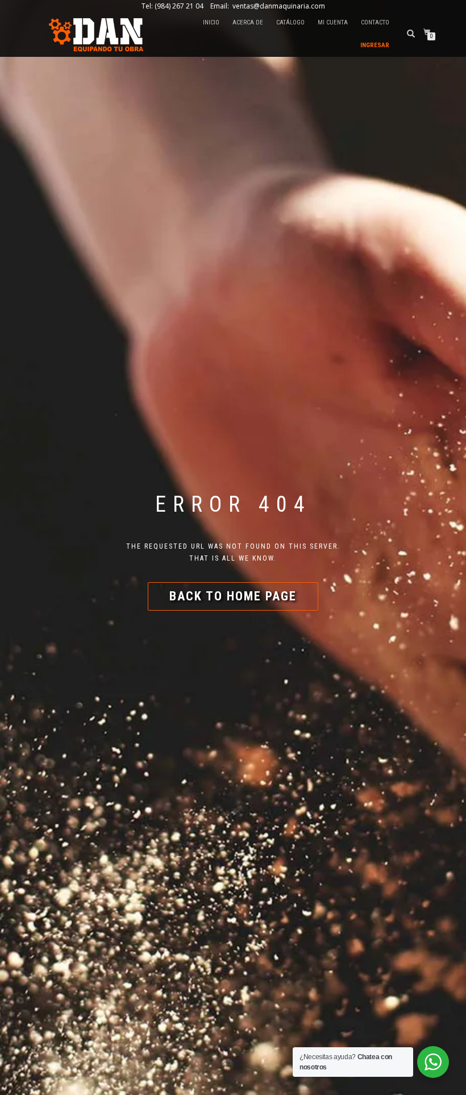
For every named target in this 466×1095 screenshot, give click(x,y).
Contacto (375, 22)
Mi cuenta (333, 22)
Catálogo (290, 22)
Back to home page (233, 596)
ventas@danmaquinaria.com (278, 6)
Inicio (211, 22)
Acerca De (247, 22)
